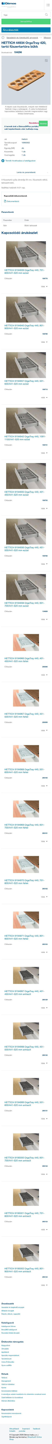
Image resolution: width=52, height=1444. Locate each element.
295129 (45, 999)
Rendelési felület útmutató (10, 1333)
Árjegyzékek (5, 1345)
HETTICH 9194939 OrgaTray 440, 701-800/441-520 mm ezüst (24, 271)
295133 (45, 1221)
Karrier (3, 1388)
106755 (45, 500)
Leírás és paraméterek (26, 172)
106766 (45, 556)
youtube (22, 1431)
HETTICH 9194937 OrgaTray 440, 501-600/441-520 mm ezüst (24, 382)
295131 (45, 1111)
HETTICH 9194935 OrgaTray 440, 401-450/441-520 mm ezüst (24, 493)
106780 (45, 334)
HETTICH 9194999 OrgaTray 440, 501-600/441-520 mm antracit (24, 1104)
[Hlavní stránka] (3, 37)
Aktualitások (14, 1428)
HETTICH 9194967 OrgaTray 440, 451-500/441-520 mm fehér (24, 715)
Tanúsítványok (6, 1359)
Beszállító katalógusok (9, 1330)
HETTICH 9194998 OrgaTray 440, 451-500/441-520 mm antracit (24, 1048)
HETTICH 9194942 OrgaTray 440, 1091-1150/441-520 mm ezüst (25, 438)
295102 (45, 889)
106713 (45, 389)
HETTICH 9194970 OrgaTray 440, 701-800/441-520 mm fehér (24, 882)
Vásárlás (43, 123)
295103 (45, 944)
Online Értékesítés (7, 1362)
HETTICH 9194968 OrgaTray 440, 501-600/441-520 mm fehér (24, 771)
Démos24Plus (26, 21)
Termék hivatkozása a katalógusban (20, 160)
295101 (45, 833)
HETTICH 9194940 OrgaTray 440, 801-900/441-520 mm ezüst (24, 327)
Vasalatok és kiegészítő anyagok (22, 37)
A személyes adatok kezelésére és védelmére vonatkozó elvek (23, 1394)
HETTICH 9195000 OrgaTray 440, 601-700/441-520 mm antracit (24, 1159)
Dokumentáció (13, 201)
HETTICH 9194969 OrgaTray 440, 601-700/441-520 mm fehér (24, 826)
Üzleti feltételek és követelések (12, 1398)
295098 (45, 667)
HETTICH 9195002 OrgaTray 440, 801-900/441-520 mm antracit (24, 1270)
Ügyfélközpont (6, 1417)
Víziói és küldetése (7, 1384)
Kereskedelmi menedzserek (11, 1413)
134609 (45, 611)
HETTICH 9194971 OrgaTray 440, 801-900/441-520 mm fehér (24, 937)
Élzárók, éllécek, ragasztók (10, 1314)
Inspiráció (26, 1428)
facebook (36, 1428)
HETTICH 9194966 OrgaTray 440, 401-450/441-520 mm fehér (24, 660)
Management (6, 1381)
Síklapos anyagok (7, 1311)
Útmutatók (5, 1349)
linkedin (12, 1431)
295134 (45, 1277)
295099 (45, 722)
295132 (45, 1166)
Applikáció (5, 1352)
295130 (45, 1055)
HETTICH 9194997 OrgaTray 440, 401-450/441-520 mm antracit (24, 992)
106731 (45, 445)
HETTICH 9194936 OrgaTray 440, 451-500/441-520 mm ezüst (24, 549)
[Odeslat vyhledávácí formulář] (46, 15)
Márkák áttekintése (8, 1401)
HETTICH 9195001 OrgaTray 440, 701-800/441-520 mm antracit (24, 1214)
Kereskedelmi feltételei (9, 1391)
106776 (45, 278)
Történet (4, 1378)
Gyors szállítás (6, 1365)
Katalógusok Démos (8, 1326)
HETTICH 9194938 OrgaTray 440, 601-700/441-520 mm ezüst (24, 604)
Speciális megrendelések (10, 1355)
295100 (45, 778)
